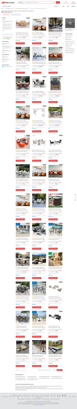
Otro (3, 30)
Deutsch (33, 396)
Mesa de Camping (7, 28)
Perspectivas (59, 395)
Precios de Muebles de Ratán (44, 376)
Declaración (20, 395)
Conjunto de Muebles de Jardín (71, 48)
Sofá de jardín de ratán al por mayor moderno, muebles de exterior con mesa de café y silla (39, 209)
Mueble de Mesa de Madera (70, 50)
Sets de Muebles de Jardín (7, 22)
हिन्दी (62, 396)
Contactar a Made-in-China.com (44, 395)
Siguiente (59, 370)
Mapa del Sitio (53, 395)
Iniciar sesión (73, 3)
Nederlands (59, 396)
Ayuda (63, 6)
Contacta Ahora (21, 43)
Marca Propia (6, 59)
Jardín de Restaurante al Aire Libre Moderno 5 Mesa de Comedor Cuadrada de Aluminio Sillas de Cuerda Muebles (38, 297)
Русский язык (47, 396)
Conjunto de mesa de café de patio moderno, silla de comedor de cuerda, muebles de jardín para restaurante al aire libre (38, 327)
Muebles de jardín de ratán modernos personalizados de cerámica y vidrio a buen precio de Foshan (22, 327)
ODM (5, 58)
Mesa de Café (67, 47)
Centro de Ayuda (14, 395)
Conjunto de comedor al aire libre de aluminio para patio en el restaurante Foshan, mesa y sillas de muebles (55, 239)
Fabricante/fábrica (7, 46)
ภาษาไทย (66, 396)
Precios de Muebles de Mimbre (56, 378)
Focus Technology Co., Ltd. (36, 401)
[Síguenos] (62, 395)
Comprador (56, 6)
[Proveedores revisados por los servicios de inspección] (7, 37)
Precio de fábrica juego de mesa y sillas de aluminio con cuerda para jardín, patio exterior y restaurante (22, 92)
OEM (5, 56)
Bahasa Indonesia (39, 397)
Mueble (3, 19)
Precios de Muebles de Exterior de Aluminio (21, 378)
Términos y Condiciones (40, 404)
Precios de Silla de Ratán (31, 376)
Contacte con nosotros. (7, 66)
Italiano (42, 396)
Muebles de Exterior (69, 35)
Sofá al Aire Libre (7, 25)
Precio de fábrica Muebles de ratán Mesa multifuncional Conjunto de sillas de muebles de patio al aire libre (39, 268)
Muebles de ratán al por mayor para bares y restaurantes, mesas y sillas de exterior (55, 209)
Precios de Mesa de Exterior (32, 379)
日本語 (22, 396)
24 (20, 370)
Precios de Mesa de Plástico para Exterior (44, 378)
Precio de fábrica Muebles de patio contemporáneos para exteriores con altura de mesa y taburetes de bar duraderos (55, 268)
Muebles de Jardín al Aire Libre (71, 43)
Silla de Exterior (68, 37)
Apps (68, 6)
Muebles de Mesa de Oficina (70, 41)
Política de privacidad (34, 395)
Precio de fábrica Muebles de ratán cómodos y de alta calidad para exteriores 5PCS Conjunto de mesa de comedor (39, 92)
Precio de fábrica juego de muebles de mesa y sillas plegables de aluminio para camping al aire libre (23, 356)
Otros (4, 61)
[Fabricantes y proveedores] (7, 2)
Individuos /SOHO (6, 50)
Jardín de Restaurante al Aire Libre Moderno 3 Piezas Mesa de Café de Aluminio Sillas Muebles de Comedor (23, 239)
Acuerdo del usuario (26, 395)
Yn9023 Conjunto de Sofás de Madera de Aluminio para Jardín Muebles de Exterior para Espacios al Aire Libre (55, 327)
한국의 (51, 396)
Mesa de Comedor (8, 27)
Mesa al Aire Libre (7, 24)
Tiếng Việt (74, 396)
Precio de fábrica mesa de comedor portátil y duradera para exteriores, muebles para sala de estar (38, 121)
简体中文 (14, 396)
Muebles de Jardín (68, 45)
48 (25, 370)
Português (38, 396)
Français (25, 396)
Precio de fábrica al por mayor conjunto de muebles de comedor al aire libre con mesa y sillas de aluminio (38, 239)
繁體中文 (18, 396)
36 (22, 370)
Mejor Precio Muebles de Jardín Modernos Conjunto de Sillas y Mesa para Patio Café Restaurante (39, 151)
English (10, 396)
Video (28, 18)
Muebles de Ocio (68, 39)
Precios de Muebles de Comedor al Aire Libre (33, 378)
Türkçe (70, 396)
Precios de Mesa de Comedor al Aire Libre (21, 379)
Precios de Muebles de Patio (56, 376)
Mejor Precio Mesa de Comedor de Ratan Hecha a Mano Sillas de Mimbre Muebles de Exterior (23, 151)
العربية (55, 396)
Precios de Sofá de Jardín (20, 376)
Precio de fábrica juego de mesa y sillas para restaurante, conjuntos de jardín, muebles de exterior (55, 33)
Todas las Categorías (7, 6)
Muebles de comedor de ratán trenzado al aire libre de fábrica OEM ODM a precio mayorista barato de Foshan (55, 121)
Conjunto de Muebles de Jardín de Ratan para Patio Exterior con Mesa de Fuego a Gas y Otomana (55, 356)
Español (29, 396)
